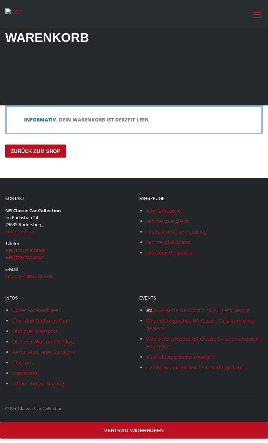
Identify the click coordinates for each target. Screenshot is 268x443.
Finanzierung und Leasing (176, 231)
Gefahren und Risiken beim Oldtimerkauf (194, 367)
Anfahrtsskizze (20, 231)
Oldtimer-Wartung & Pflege (43, 341)
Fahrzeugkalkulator (168, 242)
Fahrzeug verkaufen (169, 252)
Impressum (25, 373)
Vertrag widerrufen (134, 430)
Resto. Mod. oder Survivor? (43, 352)
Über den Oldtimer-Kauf (40, 320)
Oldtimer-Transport (35, 331)
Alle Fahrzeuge (163, 210)
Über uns (23, 362)
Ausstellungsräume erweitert (180, 357)
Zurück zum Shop (35, 151)
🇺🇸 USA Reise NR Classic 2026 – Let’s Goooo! (198, 310)
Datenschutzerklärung (38, 383)
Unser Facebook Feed (37, 310)
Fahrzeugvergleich (167, 221)
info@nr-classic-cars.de (28, 276)
